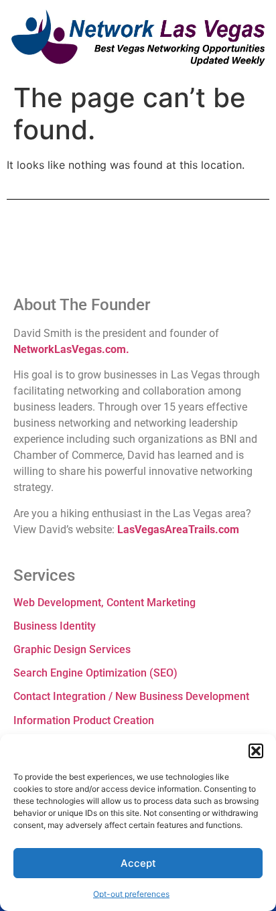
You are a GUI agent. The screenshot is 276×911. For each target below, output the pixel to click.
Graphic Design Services (72, 649)
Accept (138, 863)
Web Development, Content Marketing (104, 602)
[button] (256, 751)
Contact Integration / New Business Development (131, 696)
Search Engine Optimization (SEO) (95, 673)
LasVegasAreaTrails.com (178, 529)
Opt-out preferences (131, 894)
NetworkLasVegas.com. (71, 349)
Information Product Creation (83, 720)
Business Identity (54, 626)
